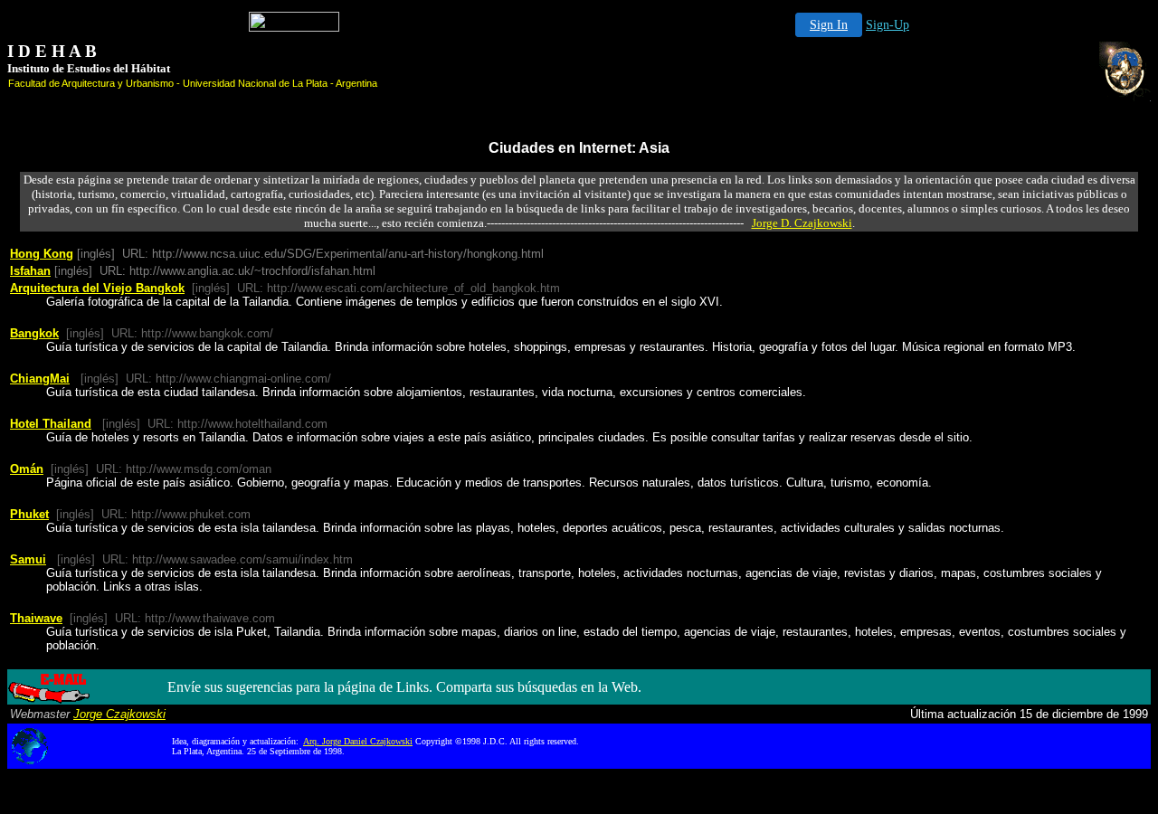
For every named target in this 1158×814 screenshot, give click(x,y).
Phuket (29, 514)
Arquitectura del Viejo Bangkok (97, 288)
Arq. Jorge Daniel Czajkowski (358, 741)
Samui (28, 559)
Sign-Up (887, 25)
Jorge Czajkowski (119, 714)
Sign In (829, 25)
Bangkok (34, 333)
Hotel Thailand (50, 424)
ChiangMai (40, 378)
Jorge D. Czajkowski (802, 223)
